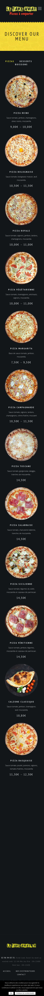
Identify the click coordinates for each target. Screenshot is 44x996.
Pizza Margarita (21, 348)
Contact (21, 974)
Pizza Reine (21, 113)
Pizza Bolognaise (21, 171)
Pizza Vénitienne (21, 642)
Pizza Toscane (21, 466)
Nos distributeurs (25, 971)
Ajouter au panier (21, 444)
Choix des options (21, 91)
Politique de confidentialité (25, 993)
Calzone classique (21, 701)
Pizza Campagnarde (21, 407)
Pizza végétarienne (21, 289)
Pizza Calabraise (21, 525)
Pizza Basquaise (21, 760)
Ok (11, 993)
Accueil (7, 971)
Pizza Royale (21, 230)
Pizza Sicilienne (21, 584)
